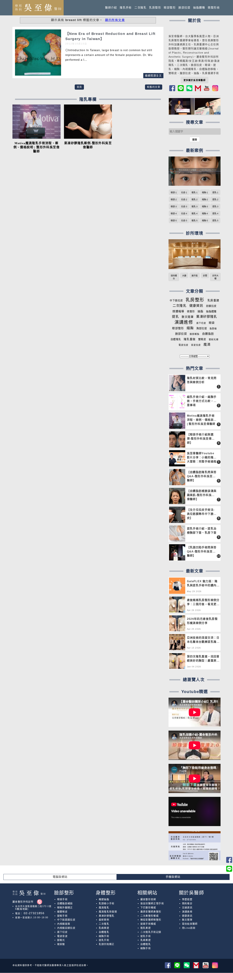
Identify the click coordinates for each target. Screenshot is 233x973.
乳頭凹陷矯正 (106, 944)
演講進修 (183, 322)
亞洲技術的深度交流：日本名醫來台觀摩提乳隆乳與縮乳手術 (203, 640)
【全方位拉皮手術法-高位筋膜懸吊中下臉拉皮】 (202, 513)
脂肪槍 (213, 328)
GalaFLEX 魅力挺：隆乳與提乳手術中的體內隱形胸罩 (203, 584)
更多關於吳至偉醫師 (195, 80)
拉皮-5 (184, 220)
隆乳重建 (145, 927)
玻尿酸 (61, 944)
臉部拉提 (184, 7)
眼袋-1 (174, 192)
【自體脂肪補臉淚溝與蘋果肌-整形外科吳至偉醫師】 (202, 495)
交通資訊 (187, 907)
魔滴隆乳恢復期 (108, 911)
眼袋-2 (174, 199)
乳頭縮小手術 (106, 903)
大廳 (184, 276)
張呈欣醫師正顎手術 (152, 903)
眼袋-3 (174, 206)
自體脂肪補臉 (65, 903)
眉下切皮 (201, 323)
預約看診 (187, 903)
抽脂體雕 (199, 7)
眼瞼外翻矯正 (65, 907)
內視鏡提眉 (63, 923)
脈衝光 (61, 940)
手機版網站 (173, 876)
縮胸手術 (104, 936)
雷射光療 (214, 339)
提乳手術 (104, 940)
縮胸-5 (205, 220)
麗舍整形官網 (148, 899)
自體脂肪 (208, 333)
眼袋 (212, 322)
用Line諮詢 (188, 927)
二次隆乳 (140, 7)
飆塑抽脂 (104, 899)
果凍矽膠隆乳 (206, 316)
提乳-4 (215, 213)
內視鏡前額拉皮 (66, 927)
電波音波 (62, 936)
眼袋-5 (174, 220)
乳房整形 (155, 7)
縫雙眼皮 (62, 911)
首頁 (79, 87)
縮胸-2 (205, 199)
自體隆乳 (176, 339)
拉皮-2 (184, 199)
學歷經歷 (187, 899)
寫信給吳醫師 (190, 923)
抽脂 (200, 311)
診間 (205, 276)
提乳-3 (215, 206)
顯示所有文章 (115, 20)
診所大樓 (215, 277)
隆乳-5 (195, 220)
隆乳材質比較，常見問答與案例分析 (202, 380)
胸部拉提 (201, 328)
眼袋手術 (62, 899)
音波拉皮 (196, 345)
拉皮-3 (184, 206)
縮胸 (177, 69)
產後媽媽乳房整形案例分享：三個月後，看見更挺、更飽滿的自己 (203, 603)
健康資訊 (196, 306)
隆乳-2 (195, 199)
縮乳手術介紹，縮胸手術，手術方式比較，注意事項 (202, 401)
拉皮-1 (184, 192)
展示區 (195, 276)
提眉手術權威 (148, 923)
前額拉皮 (211, 306)
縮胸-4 (205, 213)
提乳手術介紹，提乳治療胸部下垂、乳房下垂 (202, 530)
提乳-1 (215, 192)
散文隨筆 (188, 316)
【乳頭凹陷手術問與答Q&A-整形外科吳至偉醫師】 (202, 551)
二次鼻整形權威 (149, 915)
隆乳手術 (126, 7)
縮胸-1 (205, 192)
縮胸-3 (205, 206)
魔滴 (206, 344)
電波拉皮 (183, 345)
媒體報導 (178, 311)
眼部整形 (170, 7)
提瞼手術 (62, 915)
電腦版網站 (60, 876)
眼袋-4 (174, 213)
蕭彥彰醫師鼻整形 (150, 911)
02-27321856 (33, 913)
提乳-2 (215, 199)
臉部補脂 (195, 334)
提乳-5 (215, 220)
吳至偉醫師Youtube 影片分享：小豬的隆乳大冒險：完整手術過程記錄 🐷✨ (202, 457)
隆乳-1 (195, 192)
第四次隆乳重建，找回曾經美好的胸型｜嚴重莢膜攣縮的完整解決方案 (203, 659)
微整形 (191, 311)
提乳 (175, 316)
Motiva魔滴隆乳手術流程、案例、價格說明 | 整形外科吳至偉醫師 (36, 147)
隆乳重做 (190, 339)
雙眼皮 (202, 339)
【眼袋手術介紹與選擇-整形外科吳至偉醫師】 (201, 438)
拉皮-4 (184, 213)
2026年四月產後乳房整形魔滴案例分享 (202, 620)
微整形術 (214, 7)
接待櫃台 (174, 277)
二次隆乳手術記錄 (150, 932)
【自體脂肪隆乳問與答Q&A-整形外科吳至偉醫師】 (202, 476)
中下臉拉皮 (176, 300)
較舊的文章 (153, 87)
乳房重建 (213, 300)
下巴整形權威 (148, 907)
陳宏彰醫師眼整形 (150, 919)
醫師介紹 (111, 7)
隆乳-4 (195, 213)
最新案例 (104, 919)
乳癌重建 (104, 927)
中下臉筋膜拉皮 (66, 919)
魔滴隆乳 (104, 907)
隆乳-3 (195, 206)
